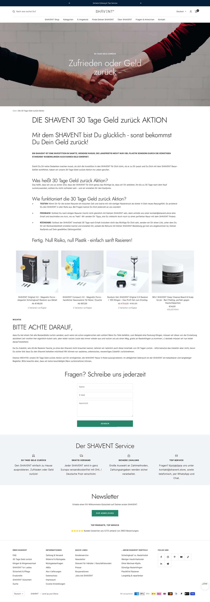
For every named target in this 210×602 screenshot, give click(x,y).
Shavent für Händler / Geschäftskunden (93, 563)
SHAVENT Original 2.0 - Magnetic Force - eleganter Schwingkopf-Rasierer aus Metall (37, 298)
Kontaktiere (175, 465)
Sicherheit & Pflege (21, 571)
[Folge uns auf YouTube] (181, 557)
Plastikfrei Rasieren (130, 571)
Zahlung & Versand (54, 555)
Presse (78, 567)
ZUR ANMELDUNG (105, 513)
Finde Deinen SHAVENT (103, 19)
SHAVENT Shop (52, 19)
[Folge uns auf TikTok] (188, 557)
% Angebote (82, 19)
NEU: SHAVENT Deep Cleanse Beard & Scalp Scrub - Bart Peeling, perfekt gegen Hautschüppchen (172, 300)
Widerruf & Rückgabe (55, 559)
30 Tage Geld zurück (22, 559)
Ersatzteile (17, 575)
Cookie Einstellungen (55, 584)
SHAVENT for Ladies (22, 567)
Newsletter (80, 559)
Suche (15, 584)
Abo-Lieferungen (53, 571)
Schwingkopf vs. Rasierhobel (134, 555)
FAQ (14, 555)
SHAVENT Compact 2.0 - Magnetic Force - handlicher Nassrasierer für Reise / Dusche (82, 298)
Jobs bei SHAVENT (84, 575)
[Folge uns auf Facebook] (161, 557)
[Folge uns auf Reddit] (168, 563)
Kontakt (161, 19)
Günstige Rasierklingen (131, 567)
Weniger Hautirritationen (132, 559)
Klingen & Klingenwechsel (24, 563)
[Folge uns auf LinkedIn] (161, 563)
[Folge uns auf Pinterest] (174, 557)
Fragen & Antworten (145, 19)
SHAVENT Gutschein (22, 579)
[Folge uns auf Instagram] (168, 557)
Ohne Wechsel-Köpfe (130, 563)
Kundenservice (81, 555)
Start (15, 111)
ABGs (48, 567)
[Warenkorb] (196, 11)
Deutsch (180, 11)
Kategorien (68, 19)
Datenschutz (51, 575)
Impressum (51, 579)
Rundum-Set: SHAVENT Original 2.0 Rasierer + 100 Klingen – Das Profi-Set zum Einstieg (127, 298)
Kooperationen (82, 571)
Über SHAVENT (125, 19)
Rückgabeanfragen (54, 563)
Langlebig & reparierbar (132, 575)
